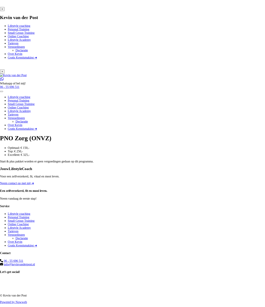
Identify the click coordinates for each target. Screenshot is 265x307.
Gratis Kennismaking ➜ (22, 245)
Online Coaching (18, 224)
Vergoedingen (16, 234)
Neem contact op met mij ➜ (17, 183)
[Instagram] (132, 284)
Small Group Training (21, 220)
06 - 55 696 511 (13, 260)
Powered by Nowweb (13, 302)
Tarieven (13, 231)
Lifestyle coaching (19, 213)
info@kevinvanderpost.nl (19, 264)
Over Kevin (15, 241)
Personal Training (18, 217)
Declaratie (22, 238)
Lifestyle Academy (19, 227)
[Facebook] (132, 280)
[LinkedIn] (132, 288)
